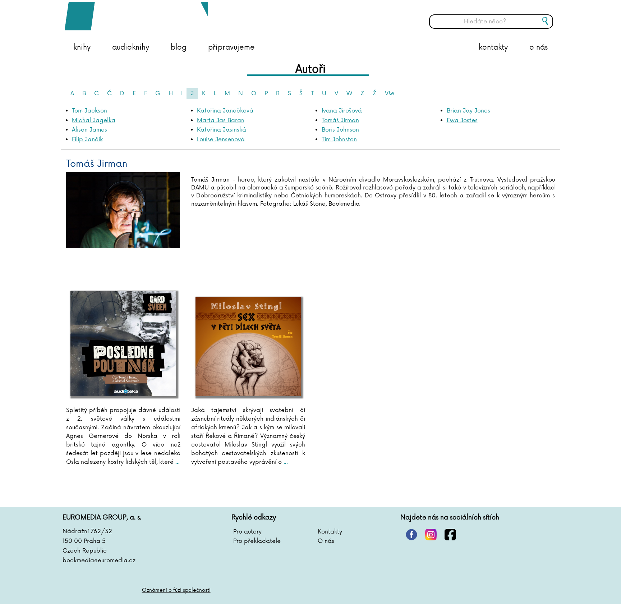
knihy (82, 47)
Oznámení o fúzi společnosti (176, 590)
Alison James (89, 129)
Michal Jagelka (93, 120)
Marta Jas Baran (220, 120)
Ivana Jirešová (342, 110)
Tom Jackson (89, 110)
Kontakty (330, 531)
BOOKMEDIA (136, 16)
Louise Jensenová (221, 139)
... (177, 462)
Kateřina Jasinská (221, 129)
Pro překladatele (257, 541)
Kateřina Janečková (225, 110)
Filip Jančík (87, 139)
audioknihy (130, 47)
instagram (431, 534)
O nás (326, 541)
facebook (450, 534)
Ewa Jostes (462, 120)
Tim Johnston (339, 139)
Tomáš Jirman (340, 120)
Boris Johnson (340, 129)
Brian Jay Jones (468, 110)
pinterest (411, 534)
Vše (390, 93)
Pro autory (247, 531)
